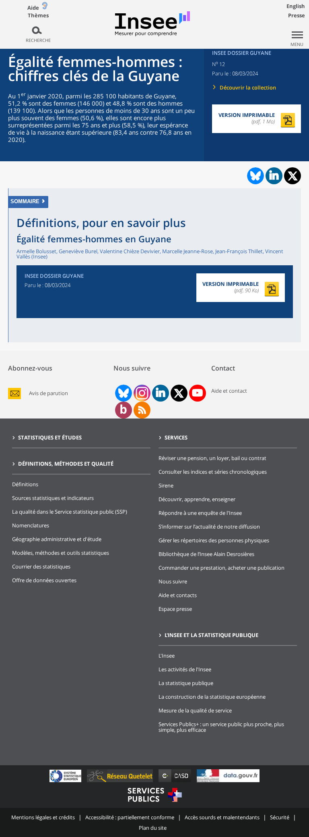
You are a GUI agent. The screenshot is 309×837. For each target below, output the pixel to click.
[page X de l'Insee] (179, 393)
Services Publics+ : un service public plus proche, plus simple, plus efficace (221, 726)
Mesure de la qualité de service (195, 710)
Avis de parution (48, 393)
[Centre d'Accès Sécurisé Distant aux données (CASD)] (176, 782)
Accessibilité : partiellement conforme (129, 817)
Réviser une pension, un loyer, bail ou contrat (212, 458)
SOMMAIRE (24, 201)
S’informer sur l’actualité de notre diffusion (209, 526)
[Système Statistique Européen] (66, 782)
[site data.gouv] (228, 782)
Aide (33, 7)
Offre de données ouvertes (44, 580)
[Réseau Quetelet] (120, 782)
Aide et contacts (178, 595)
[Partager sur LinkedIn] (274, 176)
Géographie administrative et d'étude (56, 539)
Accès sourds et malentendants (222, 817)
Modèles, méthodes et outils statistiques (60, 552)
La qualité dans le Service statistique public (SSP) (69, 511)
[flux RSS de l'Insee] (142, 410)
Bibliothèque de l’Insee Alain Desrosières (206, 554)
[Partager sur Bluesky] (254, 175)
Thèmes (38, 15)
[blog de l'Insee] (123, 410)
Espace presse (175, 608)
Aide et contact (229, 390)
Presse (296, 15)
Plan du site (153, 827)
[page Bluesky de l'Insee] (122, 393)
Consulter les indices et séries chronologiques (213, 471)
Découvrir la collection (248, 87)
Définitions (25, 484)
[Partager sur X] (293, 176)
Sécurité (279, 817)
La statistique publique (186, 683)
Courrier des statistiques (41, 566)
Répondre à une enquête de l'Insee (200, 512)
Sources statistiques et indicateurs (53, 498)
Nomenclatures (30, 525)
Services (176, 437)
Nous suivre (173, 581)
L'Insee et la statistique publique (211, 635)
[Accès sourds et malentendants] (45, 7)
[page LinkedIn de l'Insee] (160, 393)
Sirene (166, 485)
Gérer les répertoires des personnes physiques (214, 540)
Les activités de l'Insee (185, 669)
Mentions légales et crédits (43, 817)
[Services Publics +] (154, 803)
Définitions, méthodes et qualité (65, 463)
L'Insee (167, 655)
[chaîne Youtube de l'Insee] (197, 393)
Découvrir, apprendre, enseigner (197, 499)
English (295, 6)
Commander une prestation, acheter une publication (221, 567)
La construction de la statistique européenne (212, 696)
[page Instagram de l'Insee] (141, 393)
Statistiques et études (50, 437)
